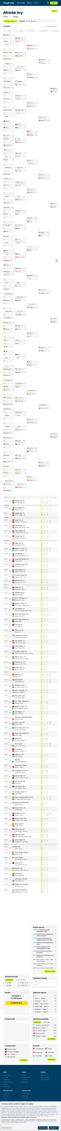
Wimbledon (5, 1098)
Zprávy (50, 1048)
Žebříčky (43, 1072)
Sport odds (51, 1052)
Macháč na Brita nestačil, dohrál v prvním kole (45, 964)
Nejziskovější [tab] (37, 1022)
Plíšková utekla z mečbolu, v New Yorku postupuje (45, 960)
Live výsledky (39, 1048)
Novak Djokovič (6, 1075)
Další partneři (51, 1059)
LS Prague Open (25, 1098)
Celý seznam (23, 1060)
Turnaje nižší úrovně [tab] (20, 979)
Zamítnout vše (43, 1128)
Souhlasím (54, 1128)
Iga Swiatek (5, 1084)
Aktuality (24, 1075)
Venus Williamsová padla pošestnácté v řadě (43, 930)
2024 (53, 11)
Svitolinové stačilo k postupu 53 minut (45, 943)
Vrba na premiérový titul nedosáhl (45, 968)
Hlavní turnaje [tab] (9, 979)
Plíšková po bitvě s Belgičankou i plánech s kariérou (45, 934)
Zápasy (29, 3)
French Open (6, 1095)
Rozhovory (24, 1079)
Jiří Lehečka (5, 1077)
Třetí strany (51, 1115)
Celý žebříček (51, 1038)
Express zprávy (25, 1082)
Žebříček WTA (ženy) (45, 1077)
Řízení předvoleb (6, 1128)
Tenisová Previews (26, 1077)
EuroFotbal (39, 1055)
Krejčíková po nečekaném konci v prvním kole (45, 956)
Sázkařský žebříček (45, 1079)
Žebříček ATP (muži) (45, 1075)
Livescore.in (39, 1052)
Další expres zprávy (50, 971)
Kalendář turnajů (8, 1090)
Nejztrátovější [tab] (46, 1022)
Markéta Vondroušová (8, 1082)
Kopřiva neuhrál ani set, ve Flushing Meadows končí (44, 947)
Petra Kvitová (6, 1079)
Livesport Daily (25, 1095)
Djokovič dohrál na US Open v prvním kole (44, 951)
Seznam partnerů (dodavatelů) (9, 1123)
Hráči (4, 1072)
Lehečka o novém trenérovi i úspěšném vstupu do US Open (44, 939)
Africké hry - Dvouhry (21, 7)
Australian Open (6, 1093)
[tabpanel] (16, 984)
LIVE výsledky (21, 3)
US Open (5, 1100)
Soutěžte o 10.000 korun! (16, 997)
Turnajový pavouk (51, 26)
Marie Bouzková (6, 1086)
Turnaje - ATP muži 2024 (9, 7)
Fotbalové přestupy (26, 1093)
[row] (30, 502)
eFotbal (50, 1055)
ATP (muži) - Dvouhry (9, 21)
